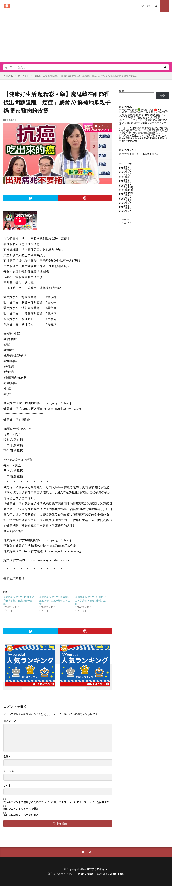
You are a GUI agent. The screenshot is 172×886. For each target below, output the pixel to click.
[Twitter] (30, 198)
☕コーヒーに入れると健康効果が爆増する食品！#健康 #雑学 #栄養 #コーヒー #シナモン (143, 122)
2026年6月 (125, 171)
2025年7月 (125, 200)
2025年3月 (125, 210)
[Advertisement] (86, 37)
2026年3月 (125, 179)
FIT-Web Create (83, 873)
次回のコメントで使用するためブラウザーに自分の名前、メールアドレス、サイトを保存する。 (57, 802)
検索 (121, 90)
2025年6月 (125, 202)
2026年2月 (125, 182)
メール (8, 771)
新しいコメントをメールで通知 (21, 808)
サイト (7, 785)
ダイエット (23, 75)
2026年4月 (125, 176)
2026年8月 (125, 166)
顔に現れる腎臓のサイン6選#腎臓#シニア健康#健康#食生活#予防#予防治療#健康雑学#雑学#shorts (143, 138)
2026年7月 (125, 169)
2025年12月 (126, 187)
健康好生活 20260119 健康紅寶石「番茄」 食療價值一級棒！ (18, 600)
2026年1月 (125, 184)
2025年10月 (126, 192)
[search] (165, 67)
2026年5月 (125, 174)
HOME (9, 75)
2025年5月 (125, 205)
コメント (9, 721)
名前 (7, 756)
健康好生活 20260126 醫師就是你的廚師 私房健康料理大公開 (90, 600)
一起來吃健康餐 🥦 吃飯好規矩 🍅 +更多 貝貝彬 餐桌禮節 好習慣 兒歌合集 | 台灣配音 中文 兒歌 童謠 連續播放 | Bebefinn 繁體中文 (143, 112)
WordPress (117, 873)
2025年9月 (125, 195)
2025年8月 (125, 197)
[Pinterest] (85, 198)
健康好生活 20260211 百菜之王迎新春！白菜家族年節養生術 (54, 600)
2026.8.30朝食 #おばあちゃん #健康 (139, 117)
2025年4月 (125, 208)
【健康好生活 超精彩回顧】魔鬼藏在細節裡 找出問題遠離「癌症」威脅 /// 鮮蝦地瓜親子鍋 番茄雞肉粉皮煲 (85, 75)
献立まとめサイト (97, 869)
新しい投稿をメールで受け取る (21, 815)
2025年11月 (126, 189)
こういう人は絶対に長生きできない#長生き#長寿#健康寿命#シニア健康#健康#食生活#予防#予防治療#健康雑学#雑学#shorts (143, 130)
